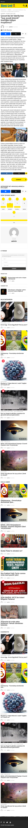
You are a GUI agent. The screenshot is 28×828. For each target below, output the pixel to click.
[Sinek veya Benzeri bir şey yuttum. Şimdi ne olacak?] (14, 461)
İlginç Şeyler (10, 13)
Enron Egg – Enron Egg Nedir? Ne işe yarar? (14, 325)
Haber (3, 13)
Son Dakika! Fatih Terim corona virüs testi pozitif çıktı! (13, 574)
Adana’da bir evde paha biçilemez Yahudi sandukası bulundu (12, 623)
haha (3, 209)
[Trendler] (3, 361)
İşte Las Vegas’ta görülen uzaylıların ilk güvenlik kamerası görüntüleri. (13, 414)
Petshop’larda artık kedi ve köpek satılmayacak (17, 278)
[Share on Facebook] (5, 33)
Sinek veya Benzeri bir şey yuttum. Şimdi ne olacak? (13, 474)
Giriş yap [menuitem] (3, 1)
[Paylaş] (7, 173)
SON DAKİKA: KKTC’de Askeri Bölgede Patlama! (12, 598)
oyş (14, 222)
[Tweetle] (19, 173)
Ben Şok (10, 209)
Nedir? (8, 655)
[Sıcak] (3, 331)
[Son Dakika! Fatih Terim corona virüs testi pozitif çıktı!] (14, 563)
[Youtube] (10, 822)
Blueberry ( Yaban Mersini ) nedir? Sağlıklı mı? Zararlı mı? (13, 384)
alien (8, 411)
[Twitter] (7, 822)
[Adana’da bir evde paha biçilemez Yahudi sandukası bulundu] (14, 612)
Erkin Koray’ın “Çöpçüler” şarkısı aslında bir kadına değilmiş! (17, 290)
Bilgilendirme (4, 381)
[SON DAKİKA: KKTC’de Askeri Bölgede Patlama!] (14, 587)
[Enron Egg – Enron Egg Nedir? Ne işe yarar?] (14, 312)
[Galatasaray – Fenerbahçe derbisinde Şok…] (14, 340)
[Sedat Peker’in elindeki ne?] (14, 541)
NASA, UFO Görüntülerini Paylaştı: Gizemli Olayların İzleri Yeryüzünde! (14, 444)
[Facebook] (1, 822)
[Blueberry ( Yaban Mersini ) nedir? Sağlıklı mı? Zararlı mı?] (14, 370)
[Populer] (3, 534)
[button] (24, 5)
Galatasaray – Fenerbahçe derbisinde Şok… (12, 354)
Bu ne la (17, 209)
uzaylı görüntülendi (18, 411)
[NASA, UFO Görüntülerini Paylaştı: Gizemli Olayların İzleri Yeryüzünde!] (14, 430)
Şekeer (24, 209)
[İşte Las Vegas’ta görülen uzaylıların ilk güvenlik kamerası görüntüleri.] (14, 400)
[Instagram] (4, 822)
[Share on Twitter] (16, 33)
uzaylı (11, 411)
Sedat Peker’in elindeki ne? (11, 551)
